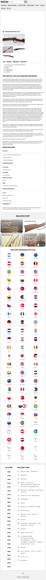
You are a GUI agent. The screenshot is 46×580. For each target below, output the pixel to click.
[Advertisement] (23, 21)
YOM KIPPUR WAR (24, 560)
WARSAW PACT (27, 551)
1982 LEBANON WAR (34, 471)
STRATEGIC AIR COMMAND (25, 543)
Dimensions (8, 69)
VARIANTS (7, 72)
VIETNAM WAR (23, 547)
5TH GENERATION (24, 478)
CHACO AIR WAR (23, 495)
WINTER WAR (33, 551)
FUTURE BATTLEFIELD (30, 506)
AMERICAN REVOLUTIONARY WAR (26, 484)
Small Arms (30, 5)
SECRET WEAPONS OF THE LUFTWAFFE (27, 538)
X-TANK (26, 556)
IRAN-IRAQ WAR (34, 514)
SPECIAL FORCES (40, 541)
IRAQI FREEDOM (23, 516)
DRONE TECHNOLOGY (24, 499)
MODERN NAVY (30, 525)
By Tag (9, 8)
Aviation (3, 5)
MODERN (39, 523)
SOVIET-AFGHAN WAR (24, 541)
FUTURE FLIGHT (37, 506)
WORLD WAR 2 (23, 61)
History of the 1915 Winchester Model (14, 64)
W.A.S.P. (22, 551)
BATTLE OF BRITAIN (24, 490)
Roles (6, 67)
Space (37, 5)
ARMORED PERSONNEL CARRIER (33, 486)
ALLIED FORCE (23, 482)
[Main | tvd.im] (4, 2)
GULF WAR (28, 510)
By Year (3, 8)
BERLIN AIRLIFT (23, 492)
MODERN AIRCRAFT (24, 525)
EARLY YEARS (23, 502)
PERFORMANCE (8, 70)
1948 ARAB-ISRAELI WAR (25, 471)
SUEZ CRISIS (33, 543)
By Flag (42, 5)
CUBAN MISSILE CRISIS (36, 495)
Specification (8, 66)
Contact (19, 577)
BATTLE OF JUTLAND (31, 490)
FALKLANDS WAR (23, 506)
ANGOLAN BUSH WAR (36, 484)
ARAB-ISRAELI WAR (24, 486)
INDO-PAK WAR (23, 514)
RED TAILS (22, 532)
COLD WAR (29, 495)
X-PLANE (22, 556)
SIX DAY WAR (33, 540)
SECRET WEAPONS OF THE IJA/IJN (26, 536)
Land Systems (22, 5)
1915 (4, 61)
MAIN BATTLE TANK (24, 523)
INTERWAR (9, 61)
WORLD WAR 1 (16, 61)
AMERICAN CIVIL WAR (30, 482)
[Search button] (25, 2)
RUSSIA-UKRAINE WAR (29, 532)
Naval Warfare (12, 5)
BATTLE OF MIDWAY (39, 490)
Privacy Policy (25, 577)
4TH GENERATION (24, 475)
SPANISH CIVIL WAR (32, 541)
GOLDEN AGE (23, 510)
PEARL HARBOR (23, 528)
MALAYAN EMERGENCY (32, 523)
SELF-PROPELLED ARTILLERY (25, 540)
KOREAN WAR (23, 519)
